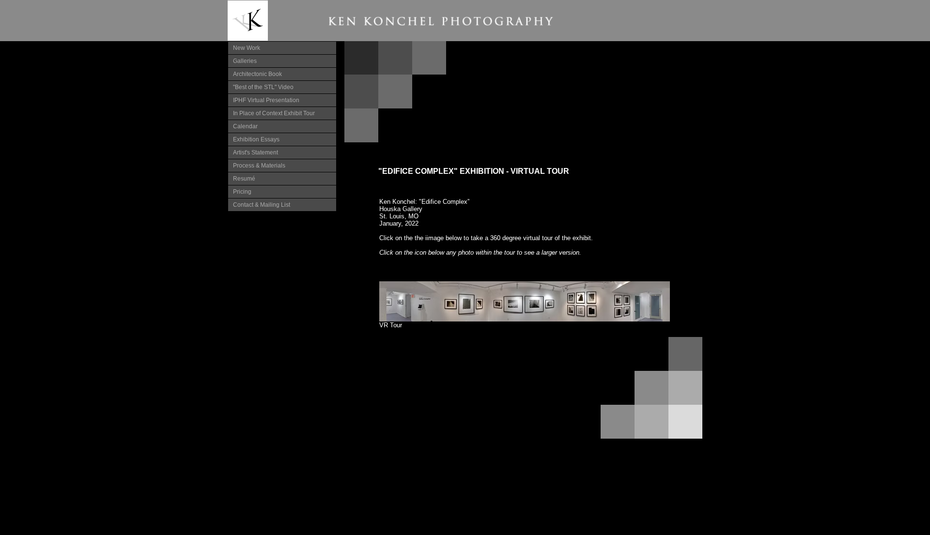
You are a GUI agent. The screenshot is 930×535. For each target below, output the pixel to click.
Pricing (242, 191)
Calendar (245, 126)
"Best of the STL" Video (263, 87)
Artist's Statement (255, 152)
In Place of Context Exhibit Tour (274, 113)
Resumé (244, 178)
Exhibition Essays (256, 139)
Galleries (245, 61)
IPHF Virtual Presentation (266, 100)
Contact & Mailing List (261, 204)
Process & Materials (259, 165)
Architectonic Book (257, 74)
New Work (246, 48)
